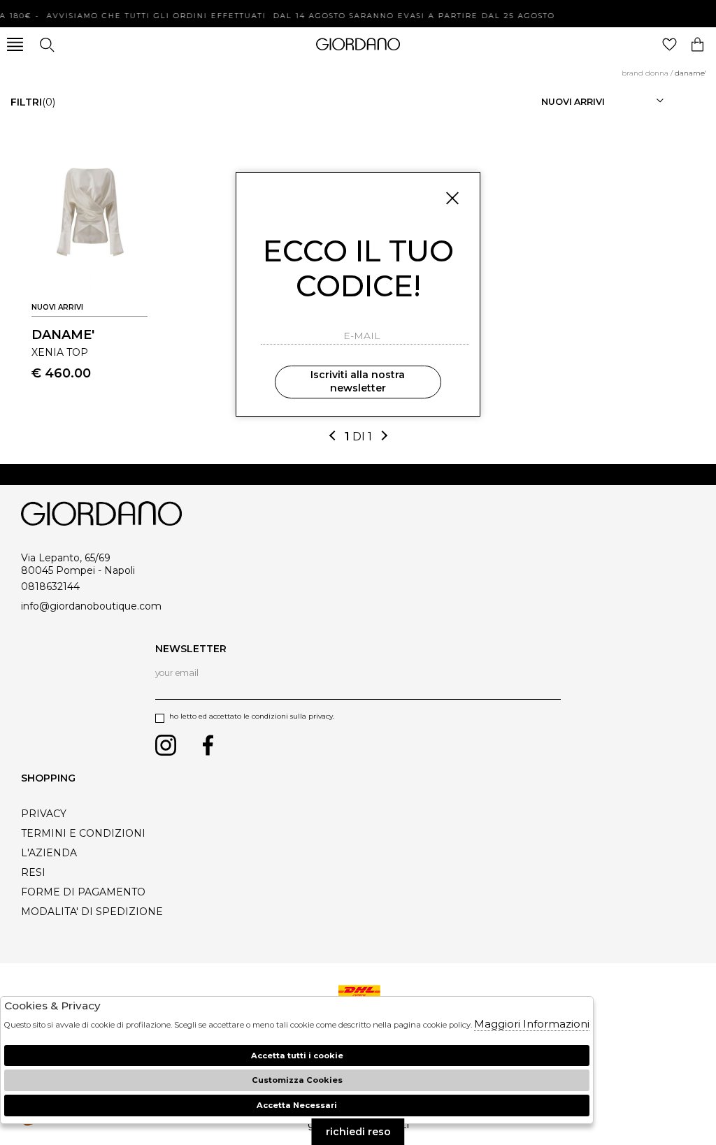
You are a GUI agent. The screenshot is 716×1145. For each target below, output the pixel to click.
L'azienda (49, 853)
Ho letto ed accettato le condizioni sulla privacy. (251, 716)
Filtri (32, 102)
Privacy (43, 813)
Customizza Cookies (297, 1080)
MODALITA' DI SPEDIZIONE (92, 911)
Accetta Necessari (297, 1105)
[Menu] (15, 44)
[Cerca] (46, 44)
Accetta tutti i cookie (297, 1055)
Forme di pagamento (83, 892)
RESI (33, 872)
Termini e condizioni (83, 833)
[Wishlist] (669, 44)
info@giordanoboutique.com (91, 606)
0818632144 (50, 586)
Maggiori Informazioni (531, 1023)
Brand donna (645, 73)
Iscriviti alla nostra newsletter (357, 381)
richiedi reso (358, 1131)
